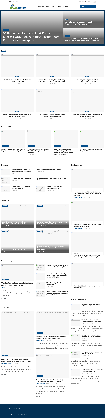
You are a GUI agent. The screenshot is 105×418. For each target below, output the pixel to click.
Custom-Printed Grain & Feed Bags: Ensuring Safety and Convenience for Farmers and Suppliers (57, 275)
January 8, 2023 (41, 171)
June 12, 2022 (15, 180)
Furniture (5, 30)
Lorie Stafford (40, 340)
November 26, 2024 (42, 225)
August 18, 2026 (85, 289)
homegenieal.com (17, 414)
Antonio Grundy (8, 43)
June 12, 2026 (88, 83)
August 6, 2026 (5, 153)
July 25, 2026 (31, 154)
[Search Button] (94, 6)
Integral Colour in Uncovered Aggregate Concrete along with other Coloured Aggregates (50, 247)
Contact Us (11, 1)
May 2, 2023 (14, 190)
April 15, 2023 (6, 251)
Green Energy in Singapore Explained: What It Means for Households (81, 23)
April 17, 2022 (41, 251)
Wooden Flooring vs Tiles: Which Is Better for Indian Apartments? (17, 115)
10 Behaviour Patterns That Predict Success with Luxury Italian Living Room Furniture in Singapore (31, 37)
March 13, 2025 (50, 279)
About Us (17, 1)
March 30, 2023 (50, 190)
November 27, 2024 (7, 225)
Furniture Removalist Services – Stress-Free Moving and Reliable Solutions (52, 222)
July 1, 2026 (14, 173)
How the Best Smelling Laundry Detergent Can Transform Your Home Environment (52, 80)
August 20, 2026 (68, 43)
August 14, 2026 (18, 83)
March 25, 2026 (87, 118)
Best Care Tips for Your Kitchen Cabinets (49, 169)
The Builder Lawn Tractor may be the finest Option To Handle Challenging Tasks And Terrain (57, 293)
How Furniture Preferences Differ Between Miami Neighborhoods (87, 115)
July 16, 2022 (40, 181)
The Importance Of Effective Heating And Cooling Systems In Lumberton (92, 305)
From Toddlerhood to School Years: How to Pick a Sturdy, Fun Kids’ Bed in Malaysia (82, 39)
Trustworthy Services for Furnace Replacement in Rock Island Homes (91, 320)
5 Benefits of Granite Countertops (21, 178)
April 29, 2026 (18, 118)
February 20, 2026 (86, 307)
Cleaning (5, 355)
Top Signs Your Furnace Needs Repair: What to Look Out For (92, 352)
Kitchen (47, 6)
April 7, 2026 (52, 118)
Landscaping (40, 6)
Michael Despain (41, 383)
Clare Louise (5, 287)
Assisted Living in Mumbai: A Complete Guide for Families (17, 80)
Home (59, 6)
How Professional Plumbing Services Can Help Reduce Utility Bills (92, 370)
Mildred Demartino (6, 363)
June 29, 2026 (84, 153)
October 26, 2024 (85, 373)
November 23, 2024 (50, 383)
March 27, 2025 (85, 355)
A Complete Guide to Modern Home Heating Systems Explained (52, 115)
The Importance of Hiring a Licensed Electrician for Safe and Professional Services (91, 336)
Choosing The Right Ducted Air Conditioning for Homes (87, 80)
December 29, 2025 (50, 340)
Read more (4, 298)
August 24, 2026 (16, 43)
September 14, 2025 (51, 269)
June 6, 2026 (12, 287)
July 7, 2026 (56, 156)
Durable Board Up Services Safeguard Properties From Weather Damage (14, 222)
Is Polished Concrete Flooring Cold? (14, 249)
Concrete (53, 6)
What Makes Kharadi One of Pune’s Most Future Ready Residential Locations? (38, 150)
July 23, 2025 (85, 340)
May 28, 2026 (15, 363)
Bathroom (65, 6)
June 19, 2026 (53, 83)
